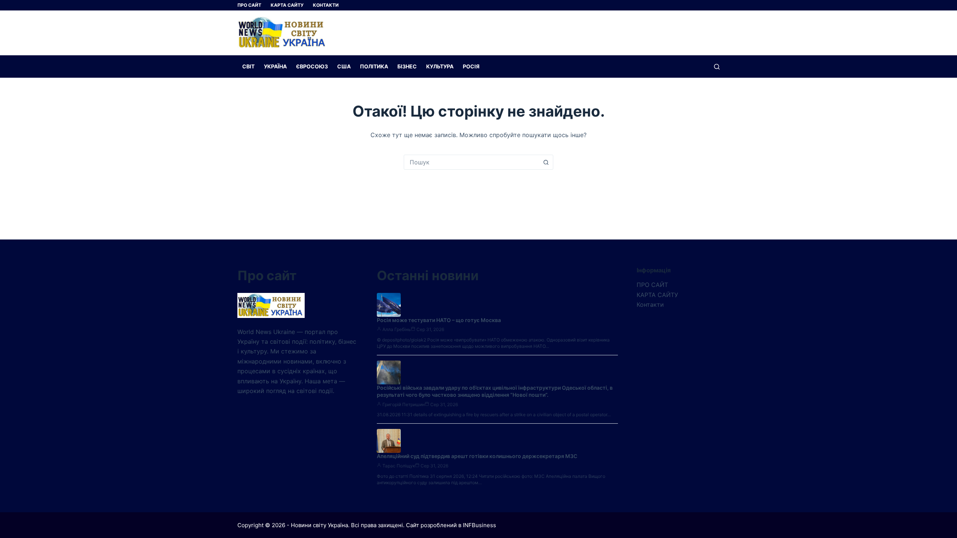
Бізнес (407, 66)
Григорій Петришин (403, 404)
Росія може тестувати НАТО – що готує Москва (439, 320)
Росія (471, 66)
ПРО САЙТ (249, 5)
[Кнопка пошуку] (546, 162)
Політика (374, 66)
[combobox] (471, 162)
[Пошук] (717, 66)
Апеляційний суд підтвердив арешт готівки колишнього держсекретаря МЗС (477, 456)
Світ (248, 66)
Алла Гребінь (396, 329)
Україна (275, 66)
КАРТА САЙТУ (287, 5)
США (344, 66)
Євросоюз (312, 66)
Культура (439, 66)
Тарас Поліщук (398, 466)
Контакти (326, 5)
